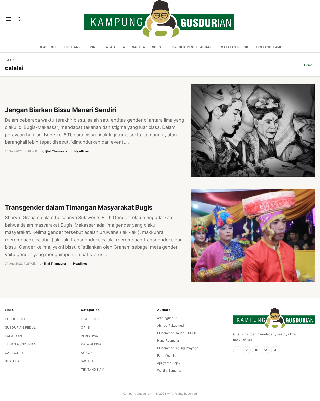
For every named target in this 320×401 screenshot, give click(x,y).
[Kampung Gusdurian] (159, 19)
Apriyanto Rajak (168, 363)
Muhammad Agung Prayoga (177, 348)
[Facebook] (237, 350)
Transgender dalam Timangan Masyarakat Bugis (78, 207)
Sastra (138, 47)
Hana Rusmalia (168, 340)
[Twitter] (266, 350)
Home (308, 65)
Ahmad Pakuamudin (171, 325)
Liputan (71, 47)
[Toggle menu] (9, 19)
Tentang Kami (268, 47)
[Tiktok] (275, 350)
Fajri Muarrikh (167, 355)
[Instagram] (247, 350)
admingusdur (167, 318)
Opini (92, 47)
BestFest (13, 361)
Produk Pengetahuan (192, 47)
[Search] (20, 19)
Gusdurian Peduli (21, 327)
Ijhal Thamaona (56, 151)
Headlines (48, 47)
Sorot (158, 47)
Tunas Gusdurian (20, 344)
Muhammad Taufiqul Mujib (176, 333)
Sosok (87, 353)
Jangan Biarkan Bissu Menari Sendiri (60, 110)
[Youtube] (256, 350)
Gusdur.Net (15, 319)
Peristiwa (89, 336)
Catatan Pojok (235, 47)
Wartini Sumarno (169, 370)
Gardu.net (14, 353)
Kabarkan (13, 336)
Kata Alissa (114, 47)
